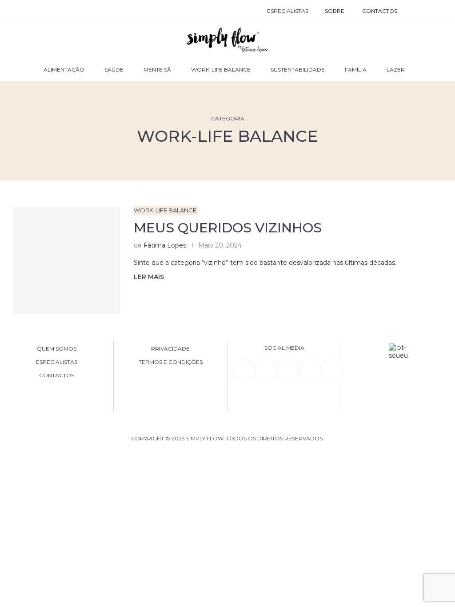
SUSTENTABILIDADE (298, 69)
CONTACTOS (379, 11)
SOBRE (334, 11)
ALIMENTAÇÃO (64, 69)
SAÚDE (114, 69)
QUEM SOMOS (56, 348)
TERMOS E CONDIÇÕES (171, 362)
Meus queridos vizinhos (228, 228)
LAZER (396, 69)
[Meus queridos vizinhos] (66, 260)
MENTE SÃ (157, 69)
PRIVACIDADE (170, 348)
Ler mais (149, 277)
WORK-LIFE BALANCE (221, 69)
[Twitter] (331, 370)
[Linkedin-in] (243, 370)
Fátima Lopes (165, 245)
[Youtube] (309, 370)
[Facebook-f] (265, 370)
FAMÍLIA (356, 69)
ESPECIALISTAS (287, 11)
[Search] (415, 11)
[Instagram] (287, 370)
